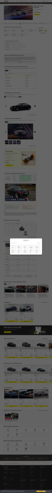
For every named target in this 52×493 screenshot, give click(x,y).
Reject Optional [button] (43, 491)
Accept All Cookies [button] (39, 491)
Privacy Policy (22, 491)
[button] (48, 491)
